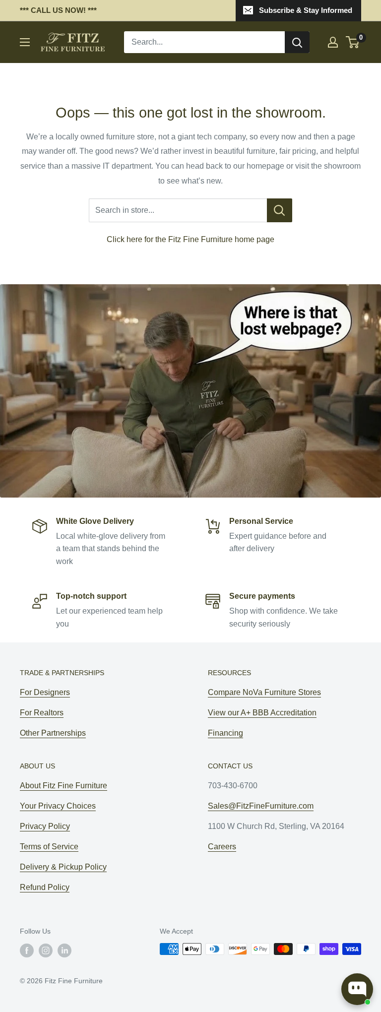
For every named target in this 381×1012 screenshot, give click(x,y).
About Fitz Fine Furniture (63, 785)
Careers (222, 846)
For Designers (45, 692)
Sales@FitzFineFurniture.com (261, 806)
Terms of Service (49, 846)
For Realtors (42, 712)
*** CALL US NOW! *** (58, 10)
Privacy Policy (45, 826)
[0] (353, 42)
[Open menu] (25, 42)
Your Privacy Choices (58, 806)
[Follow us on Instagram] (46, 950)
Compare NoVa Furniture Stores (264, 692)
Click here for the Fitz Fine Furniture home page (190, 239)
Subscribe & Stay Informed (305, 10)
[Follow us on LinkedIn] (64, 950)
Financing (225, 733)
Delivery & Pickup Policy (63, 867)
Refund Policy (44, 887)
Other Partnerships (53, 733)
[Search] (297, 42)
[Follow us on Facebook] (27, 950)
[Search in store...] (279, 210)
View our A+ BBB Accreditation (262, 712)
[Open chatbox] (357, 989)
